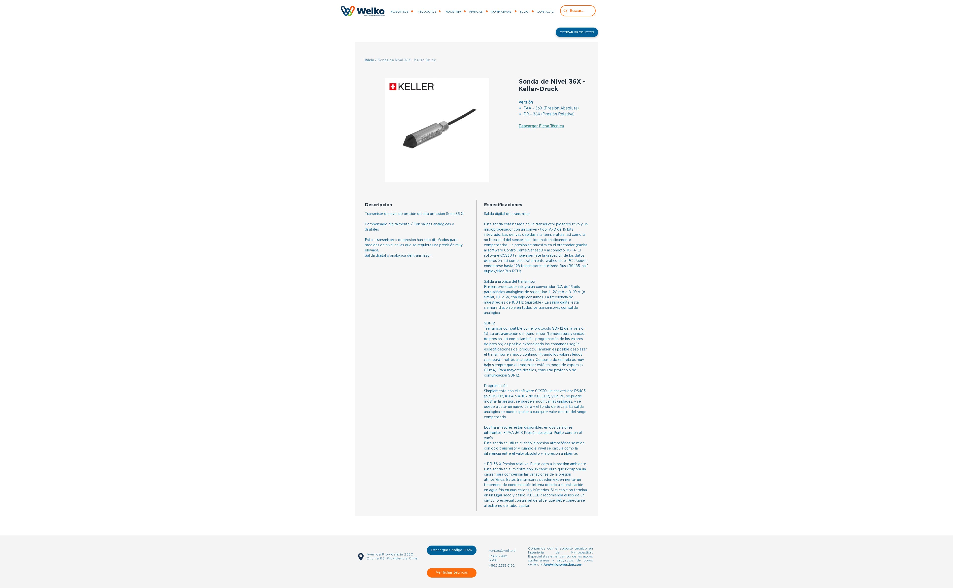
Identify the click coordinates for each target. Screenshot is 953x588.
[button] (577, 32)
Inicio (369, 60)
